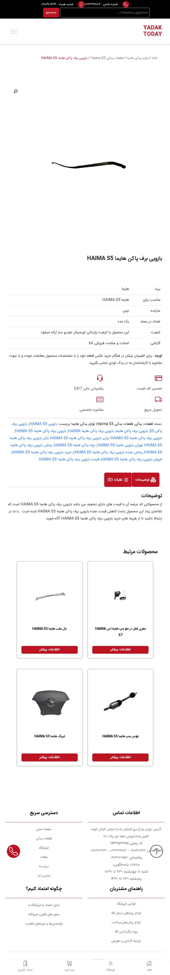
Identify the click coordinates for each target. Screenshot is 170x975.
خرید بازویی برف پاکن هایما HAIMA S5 (41, 452)
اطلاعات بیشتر (120, 650)
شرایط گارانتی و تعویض (126, 941)
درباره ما (44, 866)
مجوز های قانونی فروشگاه (44, 914)
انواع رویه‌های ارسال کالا (126, 913)
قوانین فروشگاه (126, 904)
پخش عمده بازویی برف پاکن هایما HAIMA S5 (107, 452)
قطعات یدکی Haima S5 (107, 58)
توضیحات (143, 480)
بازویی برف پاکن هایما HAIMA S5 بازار (72, 438)
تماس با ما (44, 876)
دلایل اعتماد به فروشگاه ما (44, 905)
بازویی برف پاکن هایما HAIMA (91, 431)
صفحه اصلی (44, 829)
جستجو (51, 12)
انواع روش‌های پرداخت (126, 922)
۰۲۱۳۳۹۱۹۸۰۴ (92, 4)
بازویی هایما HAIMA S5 (115, 445)
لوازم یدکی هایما (138, 58)
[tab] (145, 479)
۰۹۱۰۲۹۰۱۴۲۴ (48, 4)
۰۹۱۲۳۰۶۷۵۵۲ (119, 857)
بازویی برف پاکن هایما (132, 431)
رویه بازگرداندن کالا (126, 932)
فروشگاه (44, 848)
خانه (155, 58)
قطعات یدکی (144, 424)
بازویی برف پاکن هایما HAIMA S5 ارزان (132, 438)
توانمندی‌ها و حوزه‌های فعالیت (44, 924)
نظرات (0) (116, 480)
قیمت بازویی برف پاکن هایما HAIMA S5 (69, 459)
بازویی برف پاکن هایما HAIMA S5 (40, 431)
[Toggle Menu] (13, 31)
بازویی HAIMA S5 (43, 424)
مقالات (44, 857)
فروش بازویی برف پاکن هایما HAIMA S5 (131, 459)
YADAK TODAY (152, 31)
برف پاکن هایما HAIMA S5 (74, 445)
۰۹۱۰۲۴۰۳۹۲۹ (98, 850)
